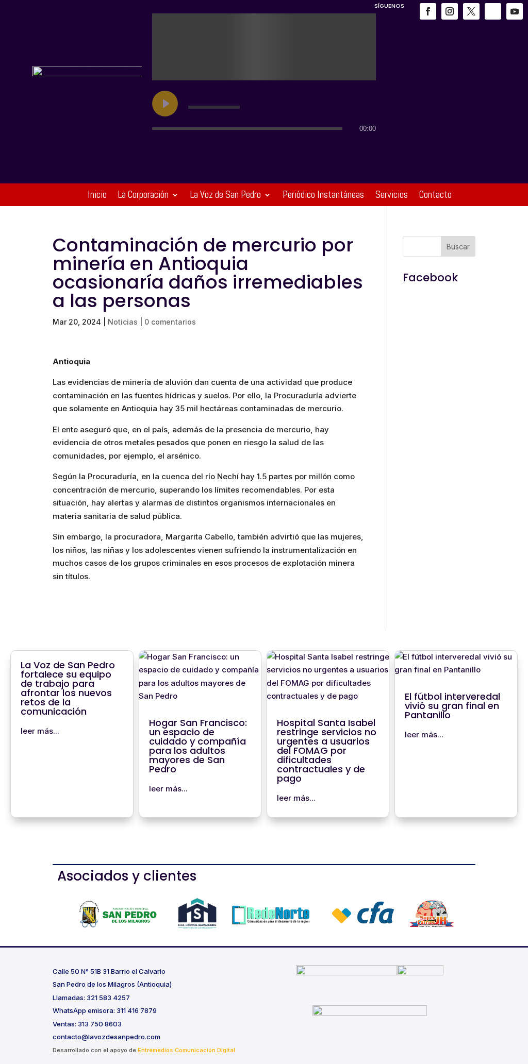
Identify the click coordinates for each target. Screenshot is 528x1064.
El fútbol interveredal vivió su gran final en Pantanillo (452, 705)
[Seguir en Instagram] (449, 11)
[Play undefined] (165, 103)
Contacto (435, 196)
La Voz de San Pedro (225, 196)
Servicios (391, 196)
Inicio (97, 196)
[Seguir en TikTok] (493, 11)
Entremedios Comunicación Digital (186, 1050)
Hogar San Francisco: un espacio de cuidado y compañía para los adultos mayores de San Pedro (198, 745)
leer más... (40, 731)
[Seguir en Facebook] (428, 11)
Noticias (123, 321)
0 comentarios (170, 321)
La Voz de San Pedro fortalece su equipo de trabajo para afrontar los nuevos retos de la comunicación (68, 688)
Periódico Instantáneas (323, 196)
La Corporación (143, 196)
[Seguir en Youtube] (514, 11)
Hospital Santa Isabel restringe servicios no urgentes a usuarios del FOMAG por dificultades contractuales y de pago (326, 750)
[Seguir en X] (471, 11)
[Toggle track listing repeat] (203, 149)
